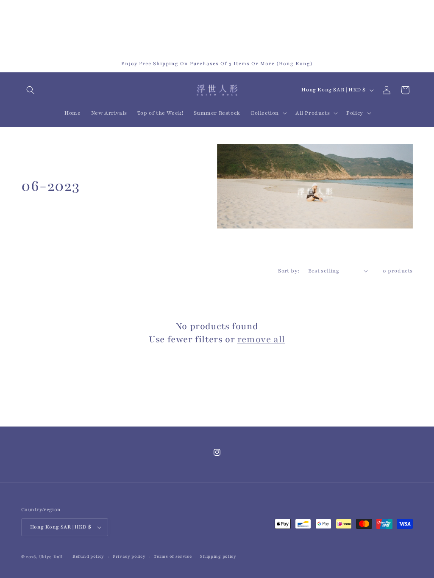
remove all (261, 339)
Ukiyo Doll (51, 556)
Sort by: (288, 270)
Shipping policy (218, 556)
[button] (30, 90)
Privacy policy (129, 556)
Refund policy (88, 556)
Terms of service (173, 556)
